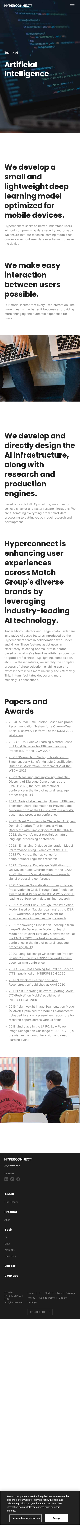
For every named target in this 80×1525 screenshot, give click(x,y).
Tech (8, 1230)
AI (5, 1237)
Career (9, 1266)
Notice (31, 1293)
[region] (40, 1508)
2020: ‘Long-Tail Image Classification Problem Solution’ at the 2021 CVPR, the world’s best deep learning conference (41, 958)
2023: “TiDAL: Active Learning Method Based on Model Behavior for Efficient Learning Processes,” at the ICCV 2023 (41, 746)
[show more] (72, 6)
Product (10, 1212)
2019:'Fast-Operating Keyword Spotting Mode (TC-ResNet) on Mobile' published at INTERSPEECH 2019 (41, 995)
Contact (11, 1275)
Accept (56, 1518)
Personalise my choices (26, 1518)
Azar (7, 1219)
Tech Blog (10, 1255)
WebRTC (9, 1249)
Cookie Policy (47, 1297)
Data (7, 1243)
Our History (11, 1201)
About (9, 1194)
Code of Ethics (53, 1293)
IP (40, 1293)
